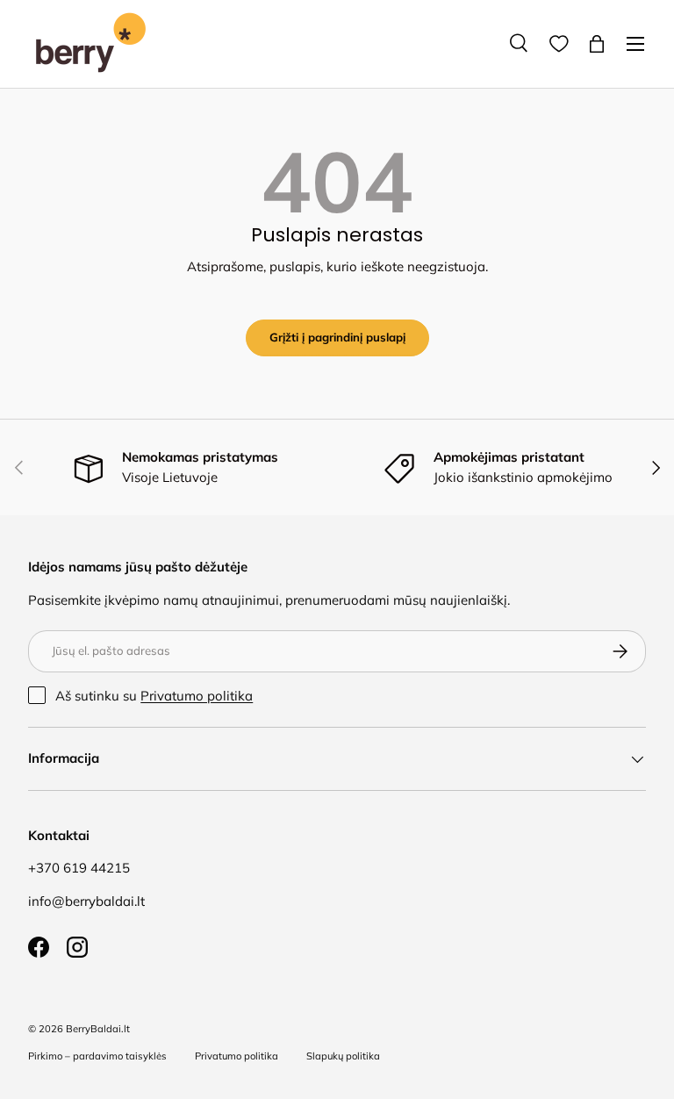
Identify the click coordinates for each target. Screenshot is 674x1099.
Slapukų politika (343, 1056)
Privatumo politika (196, 695)
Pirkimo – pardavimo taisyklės (97, 1056)
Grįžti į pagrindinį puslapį (337, 337)
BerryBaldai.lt (98, 1029)
